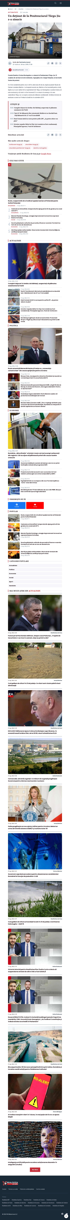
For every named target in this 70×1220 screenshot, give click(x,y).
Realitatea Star (27, 1200)
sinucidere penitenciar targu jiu (19, 148)
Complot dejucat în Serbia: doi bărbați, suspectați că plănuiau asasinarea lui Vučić (35, 109)
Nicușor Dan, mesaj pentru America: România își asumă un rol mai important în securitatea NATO (41, 377)
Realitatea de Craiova (39, 1200)
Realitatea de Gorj (56, 633)
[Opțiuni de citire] (66, 1216)
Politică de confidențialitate (27, 1189)
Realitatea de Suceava (33, 1203)
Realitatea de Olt (6, 1205)
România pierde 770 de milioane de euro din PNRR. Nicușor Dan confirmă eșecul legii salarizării (41, 490)
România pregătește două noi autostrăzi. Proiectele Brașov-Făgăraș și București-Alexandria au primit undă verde (40, 319)
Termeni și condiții (13, 1189)
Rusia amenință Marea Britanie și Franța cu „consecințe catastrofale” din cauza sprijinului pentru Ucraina (29, 369)
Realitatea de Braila (52, 1200)
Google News (46, 154)
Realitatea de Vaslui (7, 1203)
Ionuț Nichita (58, 680)
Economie (14, 227)
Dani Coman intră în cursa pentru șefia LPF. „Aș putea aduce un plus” (36, 120)
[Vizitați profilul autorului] (10, 63)
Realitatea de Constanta (44, 1205)
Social (13, 220)
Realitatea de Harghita (58, 1205)
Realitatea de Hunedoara (48, 1203)
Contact (4, 1189)
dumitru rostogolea (40, 148)
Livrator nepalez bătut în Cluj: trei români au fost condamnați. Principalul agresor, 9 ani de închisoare (35, 125)
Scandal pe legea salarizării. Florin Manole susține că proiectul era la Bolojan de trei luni (39, 395)
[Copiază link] (48, 63)
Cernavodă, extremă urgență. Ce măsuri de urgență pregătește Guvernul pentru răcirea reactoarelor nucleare (32, 780)
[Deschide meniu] (61, 3)
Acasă (11, 9)
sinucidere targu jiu (31, 144)
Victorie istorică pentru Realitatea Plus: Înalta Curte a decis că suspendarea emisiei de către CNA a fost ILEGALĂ (32, 970)
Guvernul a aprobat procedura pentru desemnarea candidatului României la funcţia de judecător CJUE (33, 875)
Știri (15, 9)
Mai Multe (35, 1170)
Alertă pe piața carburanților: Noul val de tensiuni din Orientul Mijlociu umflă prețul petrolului (39, 552)
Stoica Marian (57, 871)
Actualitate (21, 9)
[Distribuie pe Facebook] (52, 63)
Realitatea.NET (6, 1200)
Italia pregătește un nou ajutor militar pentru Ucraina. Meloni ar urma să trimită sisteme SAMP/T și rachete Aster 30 (33, 827)
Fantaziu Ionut (24, 62)
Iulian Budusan (57, 776)
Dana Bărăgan (57, 1111)
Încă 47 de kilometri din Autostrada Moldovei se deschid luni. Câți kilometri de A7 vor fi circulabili (35, 114)
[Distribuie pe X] (60, 63)
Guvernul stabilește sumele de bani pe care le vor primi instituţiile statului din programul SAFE (40, 464)
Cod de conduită (40, 1189)
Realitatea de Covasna (30, 1205)
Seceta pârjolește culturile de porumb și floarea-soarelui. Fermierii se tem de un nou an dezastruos (41, 543)
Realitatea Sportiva (17, 1200)
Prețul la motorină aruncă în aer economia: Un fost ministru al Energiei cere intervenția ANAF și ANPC (38, 473)
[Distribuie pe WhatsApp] (56, 63)
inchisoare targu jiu (15, 144)
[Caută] (55, 3)
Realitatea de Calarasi (62, 1203)
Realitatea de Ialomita (20, 1203)
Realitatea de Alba (17, 1205)
